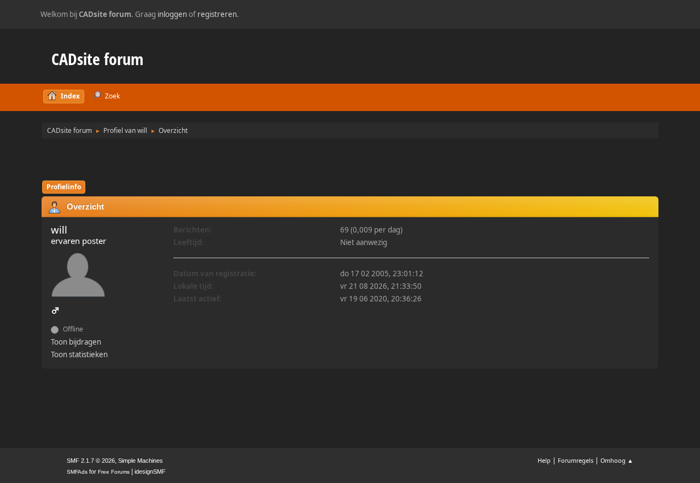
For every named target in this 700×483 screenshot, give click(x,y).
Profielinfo (63, 186)
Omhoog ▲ (616, 460)
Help (544, 460)
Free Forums (114, 472)
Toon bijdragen (76, 342)
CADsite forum (97, 59)
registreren (217, 14)
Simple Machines (140, 460)
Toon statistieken (79, 354)
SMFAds (77, 472)
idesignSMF (150, 471)
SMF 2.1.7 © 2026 (91, 460)
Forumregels (575, 460)
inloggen (172, 14)
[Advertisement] (350, 158)
